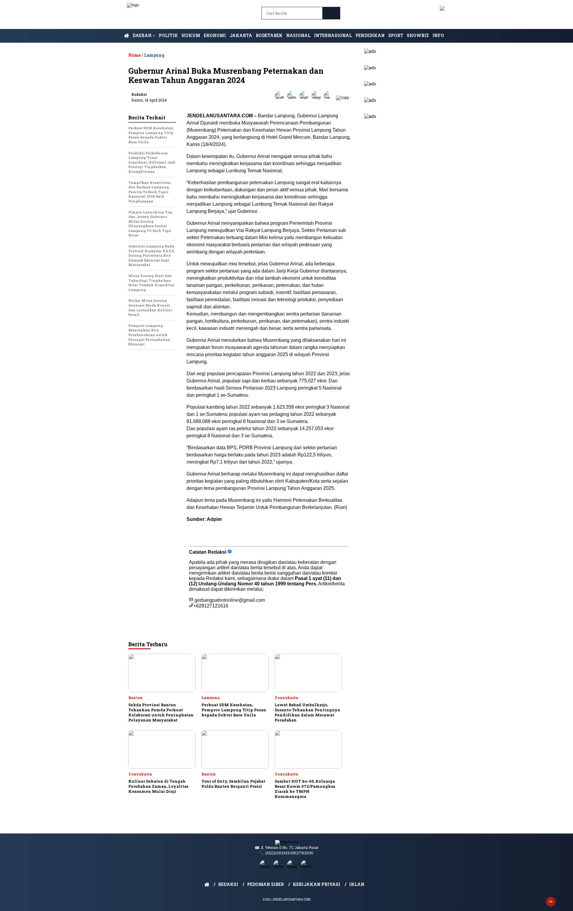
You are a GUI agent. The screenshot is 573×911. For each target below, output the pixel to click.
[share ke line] (330, 97)
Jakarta (240, 35)
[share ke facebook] (281, 97)
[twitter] (279, 866)
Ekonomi (215, 35)
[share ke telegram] (318, 97)
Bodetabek (269, 35)
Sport (395, 35)
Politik (168, 35)
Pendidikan (370, 35)
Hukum (190, 35)
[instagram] (293, 866)
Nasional (298, 35)
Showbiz (418, 35)
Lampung (154, 55)
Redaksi (139, 94)
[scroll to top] (550, 902)
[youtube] (307, 866)
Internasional (333, 35)
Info (438, 35)
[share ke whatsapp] (305, 97)
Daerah (143, 35)
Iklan (356, 884)
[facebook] (266, 866)
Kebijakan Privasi (316, 884)
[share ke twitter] (293, 97)
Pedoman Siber (265, 884)
